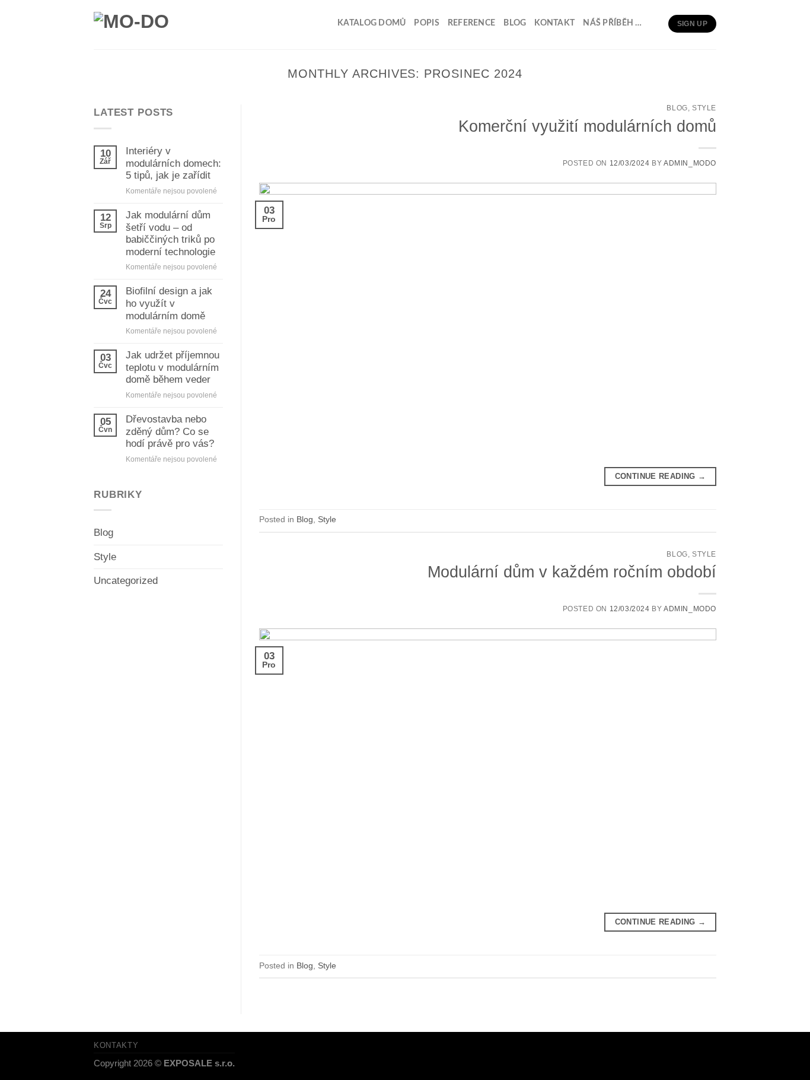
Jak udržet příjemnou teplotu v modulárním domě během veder (172, 367)
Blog (514, 23)
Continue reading (660, 476)
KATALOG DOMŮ (371, 23)
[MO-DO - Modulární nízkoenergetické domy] (146, 24)
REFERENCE (471, 23)
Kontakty (116, 1045)
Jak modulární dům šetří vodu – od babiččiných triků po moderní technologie (170, 233)
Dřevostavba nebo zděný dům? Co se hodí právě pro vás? (170, 431)
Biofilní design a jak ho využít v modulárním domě (169, 303)
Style (105, 557)
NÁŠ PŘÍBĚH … (612, 23)
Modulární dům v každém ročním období (572, 572)
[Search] (655, 23)
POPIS (426, 23)
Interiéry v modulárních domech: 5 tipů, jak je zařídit (173, 163)
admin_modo (690, 163)
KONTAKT (554, 23)
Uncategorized (126, 580)
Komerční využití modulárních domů (587, 126)
